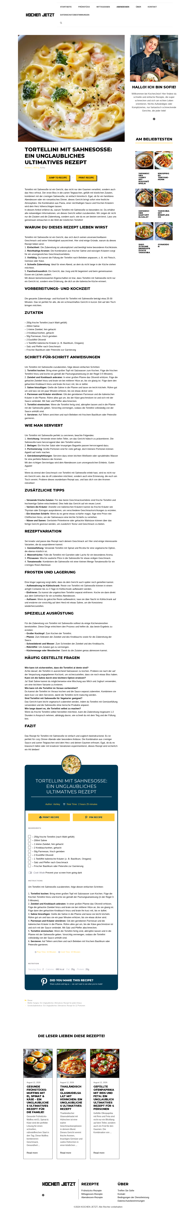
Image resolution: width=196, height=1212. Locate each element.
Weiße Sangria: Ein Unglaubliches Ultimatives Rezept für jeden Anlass (54, 1003)
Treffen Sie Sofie (126, 1190)
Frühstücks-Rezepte (91, 1190)
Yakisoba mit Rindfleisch (163, 214)
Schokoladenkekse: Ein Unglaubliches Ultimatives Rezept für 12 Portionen (56, 1006)
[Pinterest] (43, 1195)
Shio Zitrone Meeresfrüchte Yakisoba (144, 248)
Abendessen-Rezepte (92, 1197)
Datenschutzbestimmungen (74, 15)
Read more (32, 1153)
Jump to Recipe (58, 178)
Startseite (66, 7)
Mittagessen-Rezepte (92, 1194)
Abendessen (123, 7)
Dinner (29, 1000)
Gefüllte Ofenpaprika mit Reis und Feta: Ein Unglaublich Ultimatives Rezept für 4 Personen (103, 1098)
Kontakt (152, 7)
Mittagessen (103, 7)
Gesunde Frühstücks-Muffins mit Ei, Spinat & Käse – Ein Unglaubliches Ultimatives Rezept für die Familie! (38, 1099)
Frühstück (84, 7)
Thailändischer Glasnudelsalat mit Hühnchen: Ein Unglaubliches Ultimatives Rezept (71, 1098)
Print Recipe (86, 178)
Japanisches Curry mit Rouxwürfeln (144, 178)
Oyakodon (163, 245)
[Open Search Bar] (61, 23)
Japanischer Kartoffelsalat (144, 214)
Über (138, 7)
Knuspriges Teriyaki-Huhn (163, 176)
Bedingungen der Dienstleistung (133, 1197)
